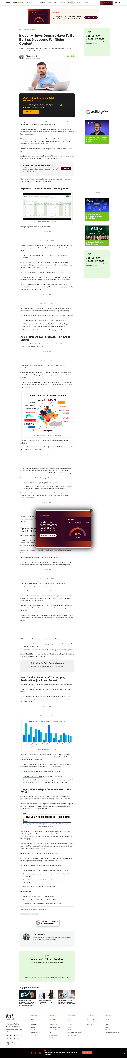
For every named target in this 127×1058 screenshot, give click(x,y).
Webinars (70, 2)
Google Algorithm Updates (74, 1032)
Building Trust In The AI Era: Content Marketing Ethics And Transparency (66, 1002)
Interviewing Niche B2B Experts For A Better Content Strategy (42, 903)
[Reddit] (14, 1038)
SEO (36, 2)
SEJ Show (70, 1029)
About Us (78, 2)
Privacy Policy (108, 1029)
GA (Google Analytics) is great (32, 776)
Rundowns (70, 1022)
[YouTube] (14, 1035)
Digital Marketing (52, 2)
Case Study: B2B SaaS (92, 1022)
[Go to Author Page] (21, 57)
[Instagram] (11, 1038)
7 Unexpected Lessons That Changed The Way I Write (40, 900)
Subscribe (107, 1019)
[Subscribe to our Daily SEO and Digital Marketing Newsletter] (116, 2)
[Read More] (97, 205)
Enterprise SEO (53, 1029)
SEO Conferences (72, 1035)
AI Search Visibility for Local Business (95, 243)
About (106, 1022)
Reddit (51, 1037)
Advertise (86, 2)
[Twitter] (21, 1035)
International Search (54, 1027)
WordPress (33, 1035)
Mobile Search (53, 1024)
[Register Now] (97, 127)
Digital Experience (35, 1032)
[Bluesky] (7, 1038)
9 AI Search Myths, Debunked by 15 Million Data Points (95, 216)
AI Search (29, 2)
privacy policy (54, 977)
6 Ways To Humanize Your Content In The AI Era (46, 1002)
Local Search (52, 1022)
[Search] (119, 2)
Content (33, 1027)
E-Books (70, 1027)
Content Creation (25, 914)
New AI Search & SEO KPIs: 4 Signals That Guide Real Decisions (96, 139)
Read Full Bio (26, 943)
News (32, 1019)
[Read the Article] (27, 994)
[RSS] (17, 1038)
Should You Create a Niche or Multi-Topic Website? (39, 896)
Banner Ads (89, 1024)
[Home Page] (14, 3)
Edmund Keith (31, 56)
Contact (107, 1024)
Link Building (52, 1019)
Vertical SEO (35, 914)
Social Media (34, 1029)
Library (70, 1024)
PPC (50, 1032)
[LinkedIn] (11, 1035)
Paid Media (43, 2)
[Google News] (7, 1035)
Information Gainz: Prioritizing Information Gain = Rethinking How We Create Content (26, 1003)
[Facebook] (17, 1035)
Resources (62, 2)
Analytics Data (53, 1035)
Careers (107, 1027)
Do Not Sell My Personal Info (112, 1032)
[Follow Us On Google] (47, 923)
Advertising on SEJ (91, 1019)
